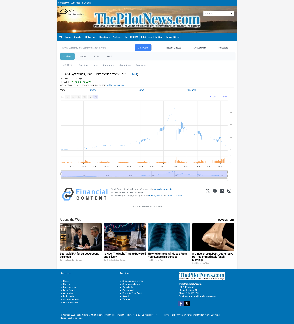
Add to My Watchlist (115, 85)
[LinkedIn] (222, 194)
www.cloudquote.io (163, 189)
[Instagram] (229, 194)
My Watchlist (199, 47)
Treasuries (141, 65)
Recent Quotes (173, 47)
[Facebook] (215, 194)
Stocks (82, 56)
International (125, 65)
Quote (93, 89)
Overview (83, 65)
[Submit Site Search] (231, 13)
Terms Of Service (174, 195)
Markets (67, 56)
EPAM (132, 73)
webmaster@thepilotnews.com (200, 296)
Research (191, 89)
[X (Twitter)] (208, 194)
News (95, 65)
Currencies (108, 65)
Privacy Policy (155, 195)
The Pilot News (82, 315)
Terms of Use (120, 315)
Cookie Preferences (76, 318)
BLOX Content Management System (189, 315)
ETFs (96, 56)
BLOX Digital (214, 315)
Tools (110, 56)
